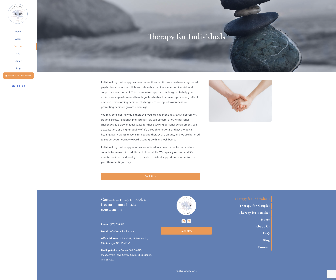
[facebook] (184, 221)
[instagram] (189, 221)
